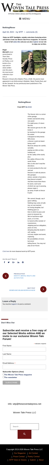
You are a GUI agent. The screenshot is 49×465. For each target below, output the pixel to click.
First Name (7, 346)
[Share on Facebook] (4, 262)
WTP (21, 32)
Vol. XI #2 (28, 107)
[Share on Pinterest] (22, 262)
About (41, 460)
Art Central (33, 453)
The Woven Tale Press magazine (18, 375)
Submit (33, 460)
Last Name (7, 354)
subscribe (16, 42)
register (36, 42)
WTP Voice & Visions (18, 460)
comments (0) (31, 32)
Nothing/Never (9, 27)
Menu (25, 18)
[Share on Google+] (13, 262)
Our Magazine (20, 453)
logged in (14, 304)
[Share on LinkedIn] (18, 262)
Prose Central (18, 456)
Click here (6, 251)
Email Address (9, 363)
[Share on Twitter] (9, 262)
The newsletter (10, 377)
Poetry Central (33, 456)
